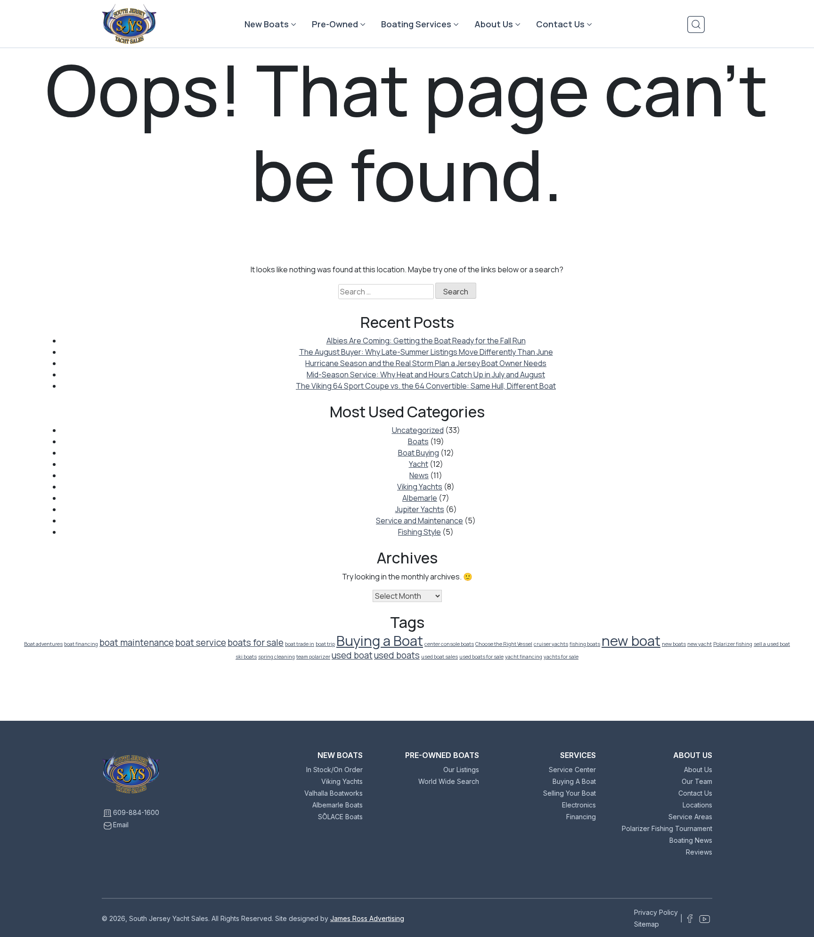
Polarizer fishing (732, 644)
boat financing (81, 644)
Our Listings (461, 770)
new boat (631, 640)
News (419, 475)
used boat (352, 655)
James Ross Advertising (367, 918)
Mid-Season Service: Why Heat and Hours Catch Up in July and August (426, 374)
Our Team (697, 781)
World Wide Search (448, 781)
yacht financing (523, 656)
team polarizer (313, 656)
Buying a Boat (379, 640)
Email (121, 825)
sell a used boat (772, 644)
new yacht (699, 644)
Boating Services (416, 24)
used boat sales (439, 656)
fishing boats (585, 644)
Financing (581, 817)
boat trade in (299, 644)
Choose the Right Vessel (503, 644)
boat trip (325, 644)
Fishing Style (419, 532)
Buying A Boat (574, 781)
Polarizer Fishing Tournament (667, 828)
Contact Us (560, 24)
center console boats (449, 644)
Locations (697, 805)
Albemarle (419, 498)
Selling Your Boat (569, 793)
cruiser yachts (551, 644)
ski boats (246, 656)
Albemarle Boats (337, 805)
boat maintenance (136, 642)
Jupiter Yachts (419, 509)
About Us (493, 24)
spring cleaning (276, 656)
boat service (200, 642)
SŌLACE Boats (340, 817)
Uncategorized (418, 430)
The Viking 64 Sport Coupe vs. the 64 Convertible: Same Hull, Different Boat (426, 386)
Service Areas (690, 817)
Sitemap (646, 924)
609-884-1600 (136, 812)
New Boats (266, 24)
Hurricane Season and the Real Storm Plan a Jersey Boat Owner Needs (425, 363)
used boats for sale (481, 656)
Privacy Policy (656, 912)
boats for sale (256, 642)
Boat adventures (43, 644)
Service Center (572, 770)
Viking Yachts (419, 486)
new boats (674, 644)
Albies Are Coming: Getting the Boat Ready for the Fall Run (426, 340)
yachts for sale (561, 656)
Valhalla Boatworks (333, 793)
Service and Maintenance (419, 520)
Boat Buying (418, 453)
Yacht (418, 464)
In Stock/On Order (334, 770)
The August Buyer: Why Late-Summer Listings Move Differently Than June (426, 352)
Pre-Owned (335, 24)
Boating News (690, 840)
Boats (418, 441)
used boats (397, 655)
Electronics (579, 805)
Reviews (699, 852)
